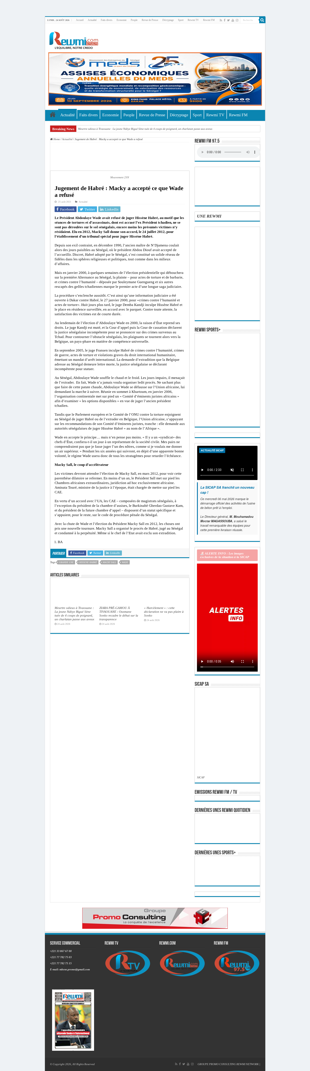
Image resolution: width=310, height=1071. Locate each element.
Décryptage (168, 20)
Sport (180, 20)
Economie (122, 20)
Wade (125, 562)
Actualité (92, 20)
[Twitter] (228, 20)
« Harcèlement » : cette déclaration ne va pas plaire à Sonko (164, 611)
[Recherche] (262, 20)
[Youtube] (233, 20)
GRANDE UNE (66, 562)
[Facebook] (224, 20)
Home (56, 139)
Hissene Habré (88, 562)
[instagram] (237, 20)
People (134, 20)
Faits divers (106, 20)
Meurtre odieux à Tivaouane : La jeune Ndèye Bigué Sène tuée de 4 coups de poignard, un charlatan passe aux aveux (145, 128)
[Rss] (220, 20)
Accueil (80, 20)
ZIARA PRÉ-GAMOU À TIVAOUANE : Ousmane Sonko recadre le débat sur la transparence (118, 613)
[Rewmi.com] (74, 39)
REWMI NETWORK (247, 1064)
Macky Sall (109, 562)
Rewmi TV (193, 20)
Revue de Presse (150, 20)
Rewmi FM (209, 20)
